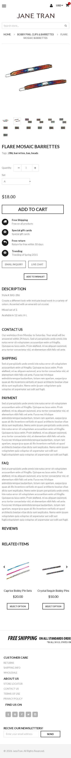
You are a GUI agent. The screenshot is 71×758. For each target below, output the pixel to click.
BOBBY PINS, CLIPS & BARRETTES (35, 34)
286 (10, 153)
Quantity (6, 167)
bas (28, 153)
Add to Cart (33, 209)
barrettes (20, 153)
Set (3, 175)
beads (34, 153)
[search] (66, 26)
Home (7, 34)
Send (50, 734)
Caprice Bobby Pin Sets (18, 590)
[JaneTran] (35, 15)
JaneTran (18, 750)
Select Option (18, 606)
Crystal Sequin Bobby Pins (53, 590)
